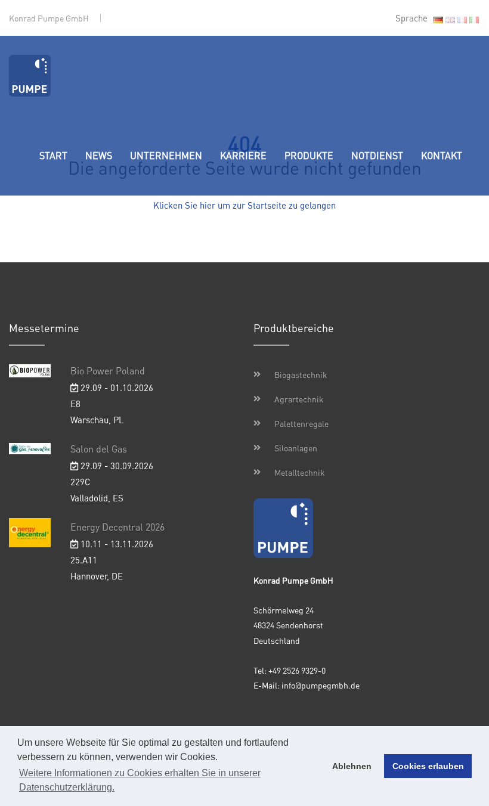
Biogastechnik (300, 374)
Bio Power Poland (107, 370)
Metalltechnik (299, 472)
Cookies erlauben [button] (428, 766)
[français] (462, 19)
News (98, 155)
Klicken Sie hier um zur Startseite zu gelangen (244, 205)
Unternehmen (166, 155)
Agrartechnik (299, 398)
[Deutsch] (438, 19)
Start (53, 155)
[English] (450, 19)
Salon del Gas (98, 448)
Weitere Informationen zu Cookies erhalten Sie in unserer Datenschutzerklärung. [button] (140, 780)
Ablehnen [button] (352, 766)
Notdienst (377, 155)
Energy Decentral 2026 (117, 526)
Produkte (308, 155)
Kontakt (441, 155)
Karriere (243, 155)
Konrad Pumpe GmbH (49, 18)
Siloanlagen (295, 447)
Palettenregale (301, 423)
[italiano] (474, 19)
